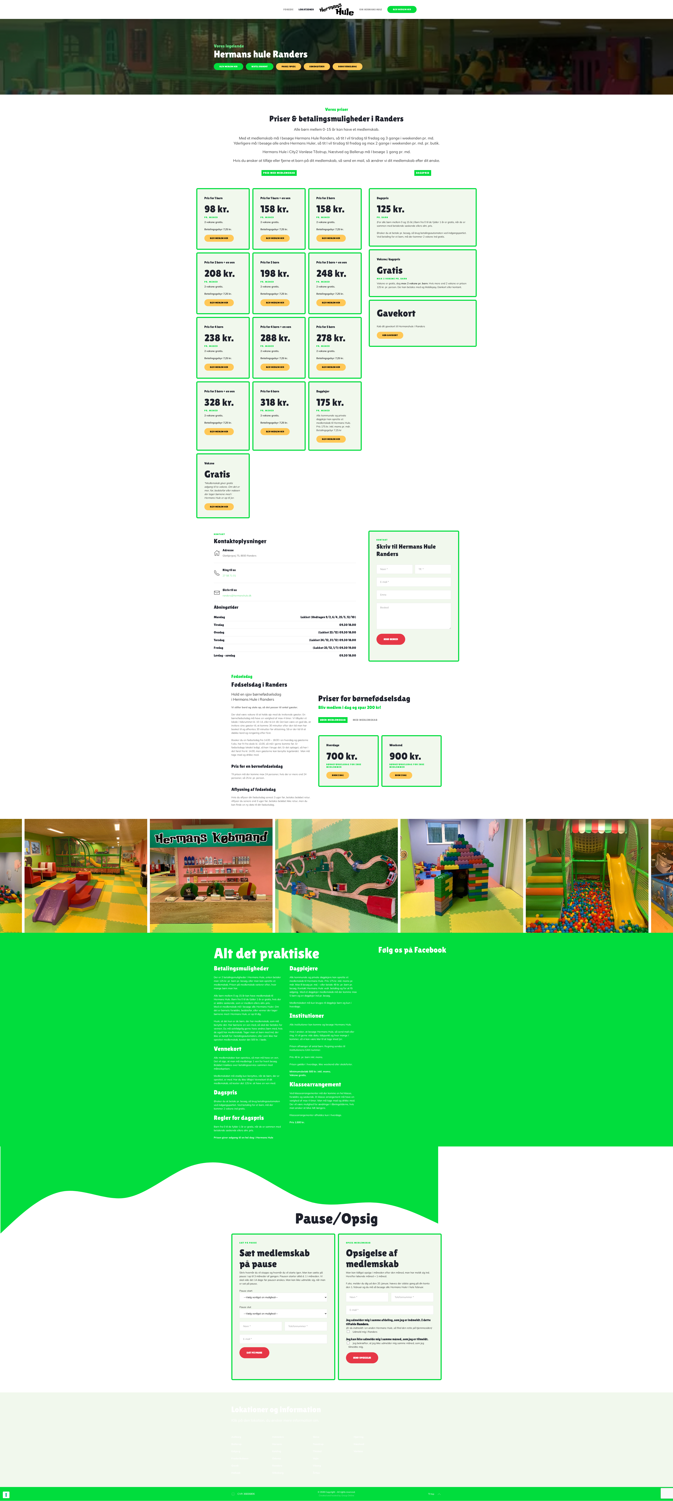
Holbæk (235, 1472)
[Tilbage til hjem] (336, 9)
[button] (8, 876)
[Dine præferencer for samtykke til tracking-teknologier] (6, 1495)
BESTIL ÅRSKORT (259, 66)
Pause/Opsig (289, 66)
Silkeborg (278, 1472)
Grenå (235, 1465)
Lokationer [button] (306, 9)
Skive (316, 1436)
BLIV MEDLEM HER (402, 9)
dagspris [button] (422, 172)
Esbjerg (235, 1451)
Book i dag (338, 775)
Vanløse (358, 1451)
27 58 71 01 (229, 575)
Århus (316, 1472)
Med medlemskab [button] (365, 720)
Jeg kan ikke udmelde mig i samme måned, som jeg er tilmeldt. (387, 1339)
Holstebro (278, 1436)
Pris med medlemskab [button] (279, 172)
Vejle (316, 1458)
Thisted (317, 1451)
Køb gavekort (390, 335)
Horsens (277, 1444)
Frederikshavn (239, 1458)
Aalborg (236, 1436)
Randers (277, 1465)
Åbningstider (316, 66)
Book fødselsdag (347, 66)
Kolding (276, 1451)
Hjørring (358, 1436)
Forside (288, 9)
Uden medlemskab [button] (333, 720)
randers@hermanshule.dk (237, 595)
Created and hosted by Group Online (336, 1495)
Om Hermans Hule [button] (370, 9)
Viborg (317, 1465)
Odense (276, 1458)
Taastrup (318, 1444)
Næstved (359, 1444)
